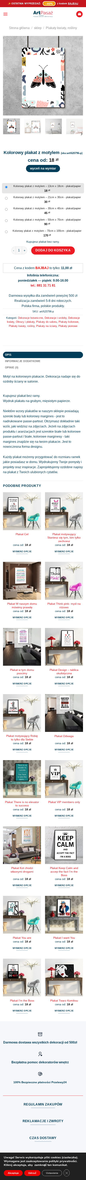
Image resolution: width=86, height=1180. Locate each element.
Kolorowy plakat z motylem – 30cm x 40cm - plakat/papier (47, 208)
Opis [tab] (8, 354)
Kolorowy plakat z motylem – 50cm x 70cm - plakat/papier (47, 219)
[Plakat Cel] (22, 511)
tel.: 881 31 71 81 (43, 285)
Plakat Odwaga (64, 736)
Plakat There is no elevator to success (22, 804)
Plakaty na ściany (46, 326)
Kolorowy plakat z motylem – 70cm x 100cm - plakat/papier (47, 230)
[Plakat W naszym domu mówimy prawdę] (22, 581)
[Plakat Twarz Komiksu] (64, 977)
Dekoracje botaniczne (30, 317)
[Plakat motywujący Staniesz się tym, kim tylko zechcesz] (64, 511)
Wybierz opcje (22, 551)
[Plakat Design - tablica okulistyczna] (64, 647)
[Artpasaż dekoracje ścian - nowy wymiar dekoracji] (43, 14)
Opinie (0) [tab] (11, 367)
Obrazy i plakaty (25, 321)
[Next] (76, 76)
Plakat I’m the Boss (22, 1000)
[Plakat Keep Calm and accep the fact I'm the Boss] (64, 845)
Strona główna (19, 28)
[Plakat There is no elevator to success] (22, 779)
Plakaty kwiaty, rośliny (61, 28)
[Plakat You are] (22, 915)
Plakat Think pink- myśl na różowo (64, 605)
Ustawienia (52, 1173)
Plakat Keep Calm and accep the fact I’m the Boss (64, 872)
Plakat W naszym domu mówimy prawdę (22, 605)
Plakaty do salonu (46, 321)
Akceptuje (13, 1173)
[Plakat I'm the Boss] (22, 977)
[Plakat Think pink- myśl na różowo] (64, 581)
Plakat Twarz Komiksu (64, 1000)
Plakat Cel (22, 534)
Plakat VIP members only (64, 802)
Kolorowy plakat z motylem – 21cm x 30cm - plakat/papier (47, 197)
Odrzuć (32, 1173)
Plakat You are (22, 937)
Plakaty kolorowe (68, 321)
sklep (38, 28)
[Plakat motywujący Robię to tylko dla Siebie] (22, 713)
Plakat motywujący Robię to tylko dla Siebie (22, 737)
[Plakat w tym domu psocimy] (22, 647)
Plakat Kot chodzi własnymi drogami (22, 870)
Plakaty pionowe (67, 326)
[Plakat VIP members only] (64, 779)
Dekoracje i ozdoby (56, 317)
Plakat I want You (64, 937)
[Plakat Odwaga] (64, 713)
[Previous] (9, 76)
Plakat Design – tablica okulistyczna (64, 671)
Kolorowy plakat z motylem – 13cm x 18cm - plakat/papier (47, 186)
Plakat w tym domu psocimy (22, 671)
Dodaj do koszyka (53, 250)
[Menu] (5, 14)
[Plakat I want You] (64, 915)
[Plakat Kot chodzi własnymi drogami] (22, 845)
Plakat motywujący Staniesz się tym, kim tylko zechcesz (64, 538)
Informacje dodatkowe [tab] (23, 361)
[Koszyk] (79, 14)
